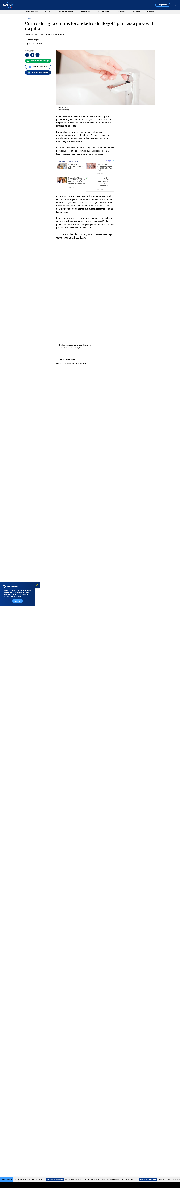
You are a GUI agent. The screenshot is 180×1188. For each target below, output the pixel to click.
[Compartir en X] (32, 55)
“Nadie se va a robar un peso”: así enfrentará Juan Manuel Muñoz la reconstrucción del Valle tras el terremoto (58, 1179)
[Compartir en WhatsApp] (37, 55)
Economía (85, 12)
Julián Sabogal (33, 40)
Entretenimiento (66, 12)
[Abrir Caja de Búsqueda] (176, 5)
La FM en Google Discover (39, 72)
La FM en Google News (39, 66)
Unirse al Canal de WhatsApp (39, 61)
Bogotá (59, 364)
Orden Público (31, 12)
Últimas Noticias (6, 1179)
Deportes (136, 12)
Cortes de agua (69, 364)
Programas (163, 5)
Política (48, 12)
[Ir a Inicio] (7, 5)
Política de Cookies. (16, 596)
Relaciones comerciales (106, 1179)
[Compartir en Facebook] (27, 55)
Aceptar (18, 601)
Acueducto (82, 364)
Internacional (103, 12)
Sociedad (151, 12)
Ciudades (121, 12)
